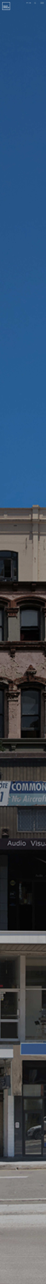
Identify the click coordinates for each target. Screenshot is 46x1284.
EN (30, 3)
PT (27, 3)
